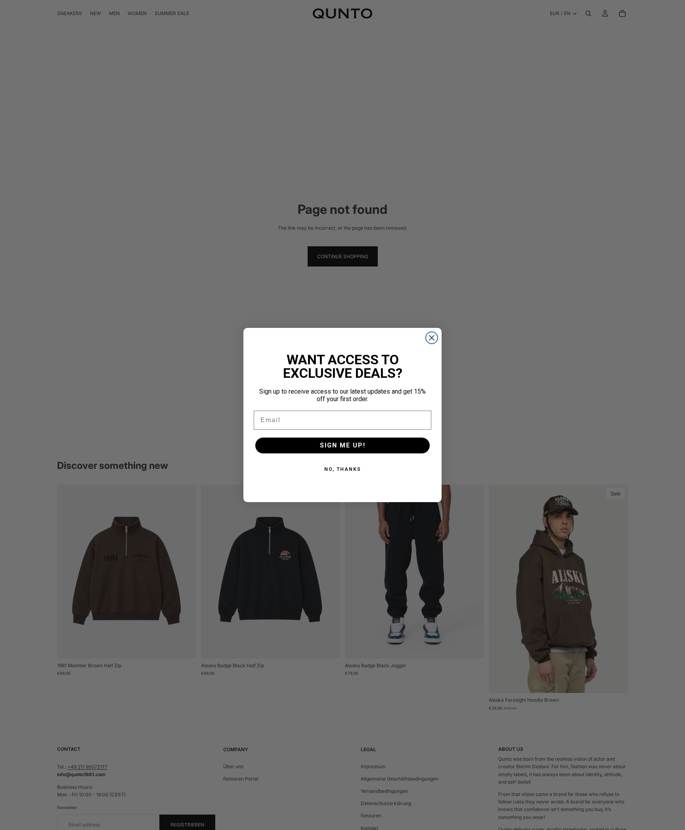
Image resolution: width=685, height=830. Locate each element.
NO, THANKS (342, 469)
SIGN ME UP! (342, 445)
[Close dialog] (432, 338)
